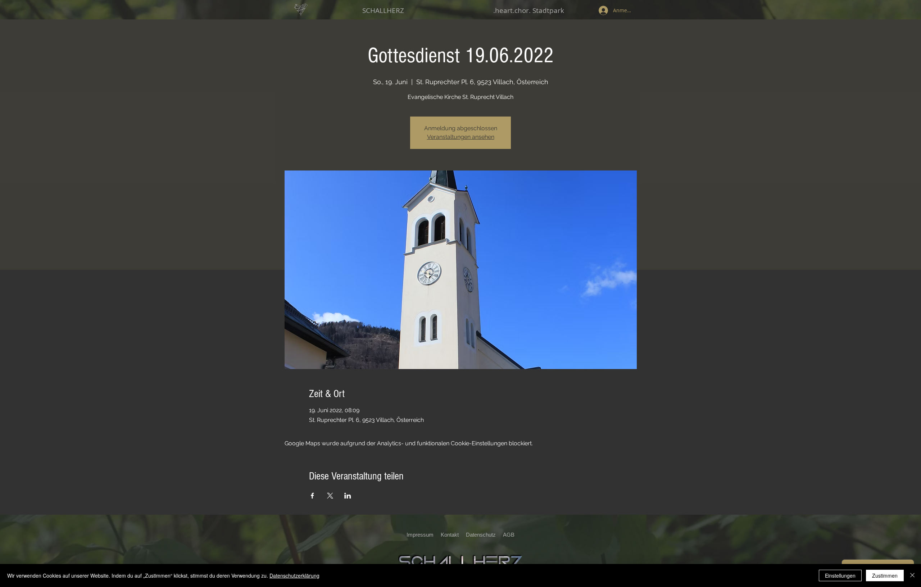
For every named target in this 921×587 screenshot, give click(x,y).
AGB (508, 535)
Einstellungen (840, 575)
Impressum (420, 535)
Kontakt (450, 535)
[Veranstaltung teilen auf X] (330, 496)
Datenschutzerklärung (294, 575)
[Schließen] (912, 575)
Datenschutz (483, 535)
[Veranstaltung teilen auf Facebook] (312, 496)
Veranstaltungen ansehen (460, 136)
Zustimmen (885, 575)
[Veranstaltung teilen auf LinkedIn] (347, 496)
